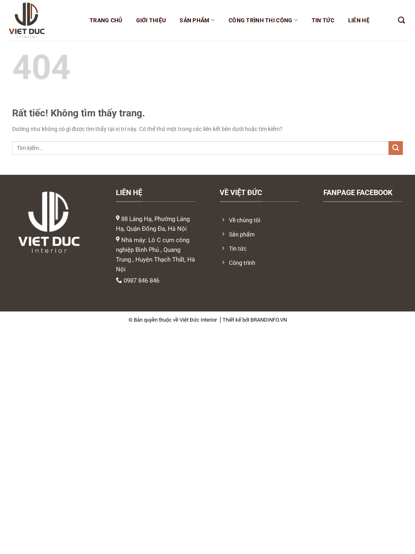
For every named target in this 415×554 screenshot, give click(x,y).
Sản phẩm (194, 20)
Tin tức (323, 20)
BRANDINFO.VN (268, 320)
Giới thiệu (151, 20)
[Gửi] (396, 148)
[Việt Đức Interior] (39, 20)
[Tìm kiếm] (401, 20)
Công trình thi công (260, 20)
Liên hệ (359, 20)
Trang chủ (106, 20)
